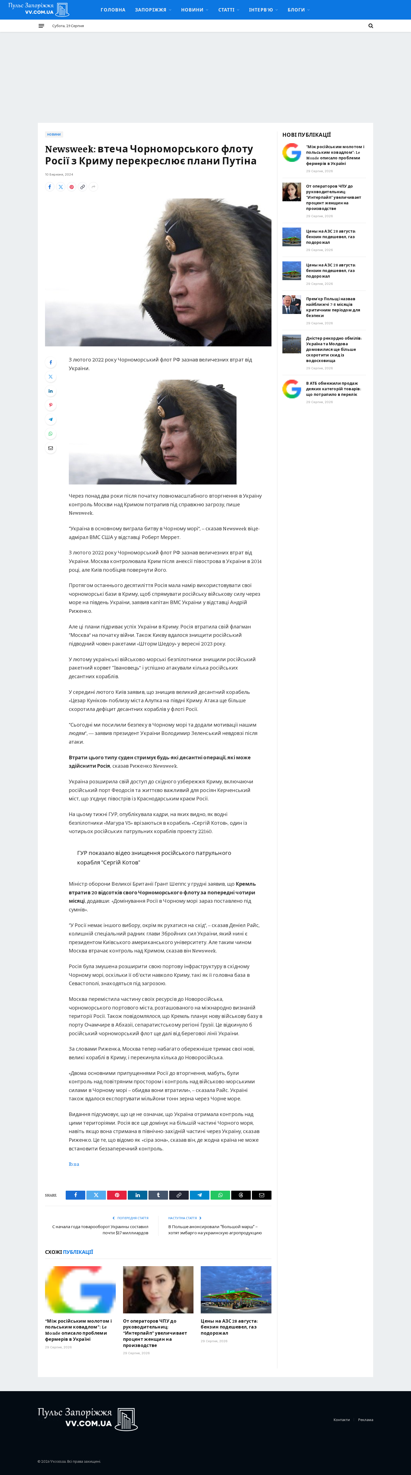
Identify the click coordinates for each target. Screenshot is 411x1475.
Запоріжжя (151, 9)
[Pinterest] (50, 405)
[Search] (370, 26)
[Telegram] (50, 419)
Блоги (296, 9)
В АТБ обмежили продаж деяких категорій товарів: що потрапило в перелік (333, 388)
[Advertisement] (205, 74)
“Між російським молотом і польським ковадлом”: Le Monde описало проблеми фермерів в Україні (78, 1330)
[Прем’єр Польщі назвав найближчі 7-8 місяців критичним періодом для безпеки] (291, 304)
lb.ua (74, 1163)
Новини (192, 9)
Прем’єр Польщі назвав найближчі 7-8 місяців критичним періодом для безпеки (333, 307)
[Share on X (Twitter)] (60, 187)
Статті (226, 9)
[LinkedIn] (50, 390)
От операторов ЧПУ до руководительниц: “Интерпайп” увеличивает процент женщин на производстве (155, 1333)
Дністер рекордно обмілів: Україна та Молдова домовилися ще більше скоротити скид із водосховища (334, 349)
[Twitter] (50, 376)
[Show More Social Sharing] (93, 187)
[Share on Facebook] (50, 187)
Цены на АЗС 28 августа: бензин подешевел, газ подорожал (229, 1327)
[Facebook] (50, 362)
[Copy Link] (82, 187)
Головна (113, 9)
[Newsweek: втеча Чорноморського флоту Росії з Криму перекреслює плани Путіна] (158, 272)
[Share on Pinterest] (71, 187)
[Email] (50, 447)
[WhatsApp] (50, 433)
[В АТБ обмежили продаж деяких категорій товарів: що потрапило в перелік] (291, 389)
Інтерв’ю (261, 9)
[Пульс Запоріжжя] (38, 10)
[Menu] (41, 25)
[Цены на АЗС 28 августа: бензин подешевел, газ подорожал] (236, 1289)
